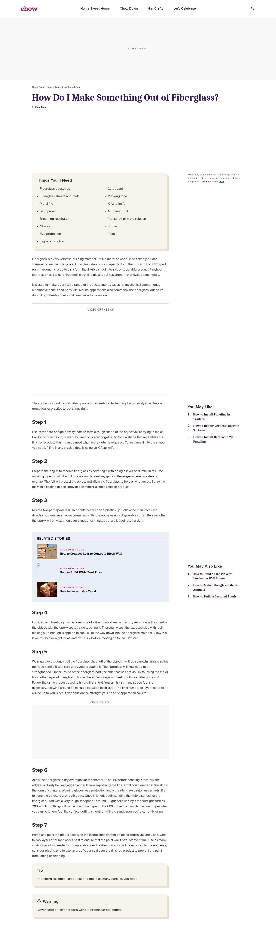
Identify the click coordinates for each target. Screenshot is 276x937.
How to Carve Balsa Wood (78, 591)
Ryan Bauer (41, 107)
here (221, 181)
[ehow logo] (29, 8)
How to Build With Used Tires (81, 572)
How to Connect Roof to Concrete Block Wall (91, 553)
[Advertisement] (138, 141)
